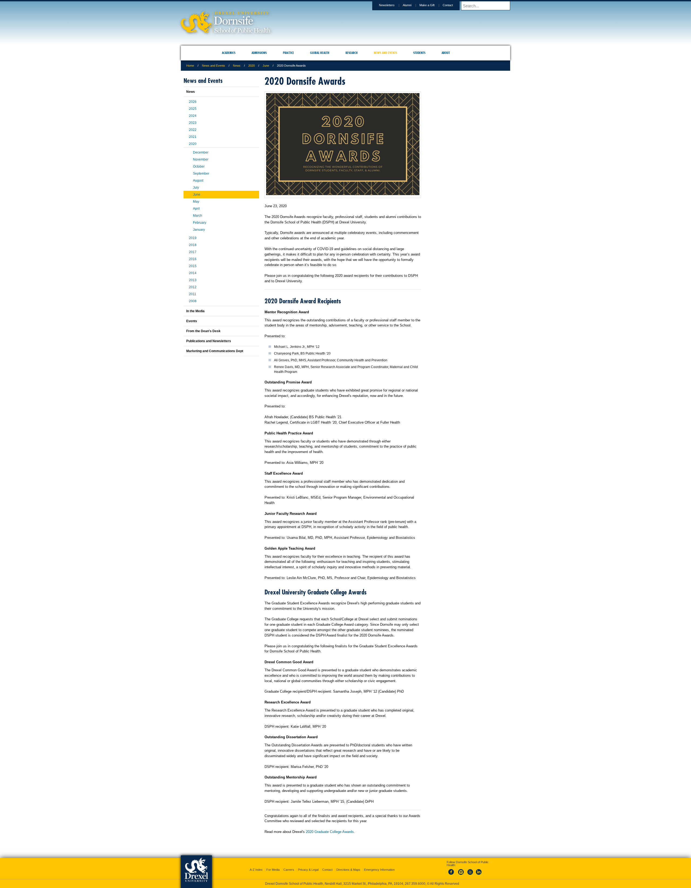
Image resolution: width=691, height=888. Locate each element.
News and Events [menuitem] (385, 53)
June (266, 65)
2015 (193, 266)
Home (190, 65)
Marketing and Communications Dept (214, 351)
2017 (193, 252)
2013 (193, 280)
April (196, 208)
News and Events (213, 65)
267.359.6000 (345, 884)
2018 (193, 245)
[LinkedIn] (479, 870)
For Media (273, 864)
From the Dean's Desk (203, 331)
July (196, 187)
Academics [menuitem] (228, 53)
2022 (193, 130)
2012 (193, 287)
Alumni (407, 5)
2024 (193, 116)
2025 (193, 109)
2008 (193, 301)
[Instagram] (461, 870)
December (200, 152)
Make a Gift (427, 5)
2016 (193, 259)
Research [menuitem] (352, 53)
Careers (288, 864)
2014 (193, 273)
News (237, 65)
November (200, 159)
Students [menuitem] (419, 53)
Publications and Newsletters (208, 341)
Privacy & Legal (308, 864)
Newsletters (387, 5)
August (198, 180)
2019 (193, 238)
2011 (192, 294)
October (199, 166)
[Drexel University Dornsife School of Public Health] (225, 31)
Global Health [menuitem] (319, 53)
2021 (193, 137)
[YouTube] (470, 870)
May (196, 201)
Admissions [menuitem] (259, 53)
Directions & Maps (348, 864)
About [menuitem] (446, 53)
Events (191, 321)
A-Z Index (256, 864)
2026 (193, 102)
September (201, 173)
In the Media (195, 311)
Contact (448, 5)
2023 (193, 123)
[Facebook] (452, 870)
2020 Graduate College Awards (330, 832)
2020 (251, 65)
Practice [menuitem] (288, 53)
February (199, 222)
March (197, 215)
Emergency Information (379, 864)
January (199, 230)
